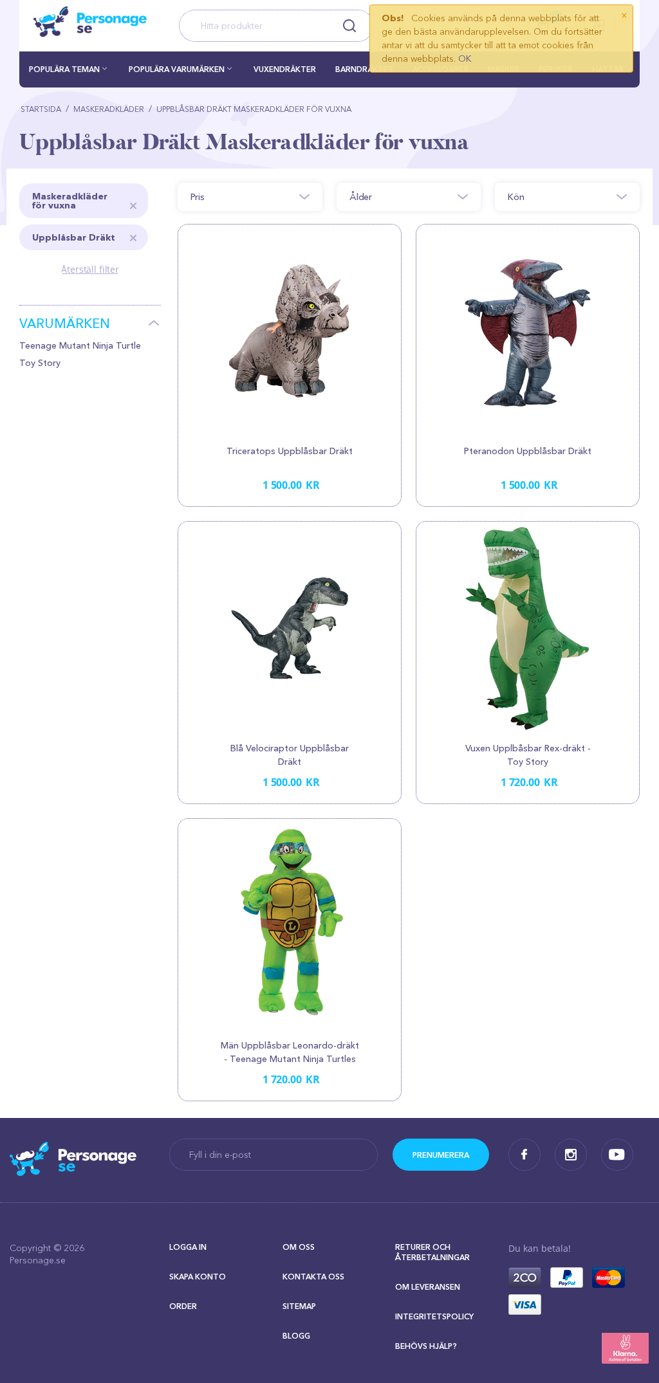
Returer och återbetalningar (432, 1252)
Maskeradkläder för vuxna (69, 200)
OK (464, 58)
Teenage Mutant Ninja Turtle (80, 345)
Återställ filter (90, 269)
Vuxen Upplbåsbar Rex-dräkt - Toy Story (528, 754)
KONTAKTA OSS (313, 1276)
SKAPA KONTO (197, 1276)
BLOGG (296, 1336)
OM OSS (299, 1247)
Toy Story (39, 363)
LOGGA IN (188, 1247)
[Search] (350, 26)
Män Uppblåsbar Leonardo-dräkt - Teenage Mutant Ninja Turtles (290, 1052)
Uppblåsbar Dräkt (73, 237)
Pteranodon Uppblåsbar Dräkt (527, 451)
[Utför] (440, 1155)
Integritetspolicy (434, 1316)
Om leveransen (427, 1287)
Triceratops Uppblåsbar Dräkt (290, 451)
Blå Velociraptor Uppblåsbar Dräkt (289, 754)
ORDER (183, 1306)
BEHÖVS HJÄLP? (426, 1346)
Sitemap (299, 1306)
